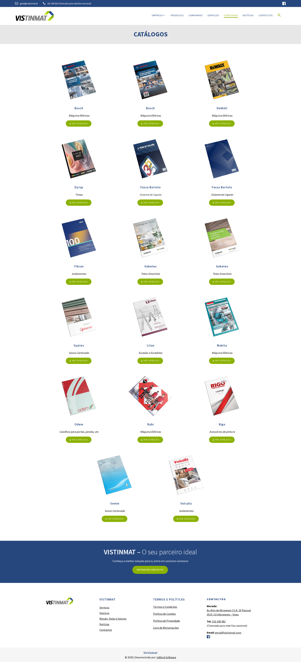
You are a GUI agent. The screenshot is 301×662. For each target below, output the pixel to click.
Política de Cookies (164, 613)
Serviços (213, 15)
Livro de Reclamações (166, 627)
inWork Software (166, 657)
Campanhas (195, 15)
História (104, 613)
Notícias (248, 15)
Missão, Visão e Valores (112, 618)
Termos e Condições (165, 607)
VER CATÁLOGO (80, 123)
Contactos (265, 15)
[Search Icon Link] (279, 15)
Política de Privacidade (166, 620)
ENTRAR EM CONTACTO (150, 569)
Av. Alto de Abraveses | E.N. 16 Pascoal (229, 610)
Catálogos (231, 15)
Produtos (177, 15)
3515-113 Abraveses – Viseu (223, 614)
